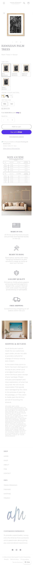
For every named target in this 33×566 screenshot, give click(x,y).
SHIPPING (7, 494)
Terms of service (17, 562)
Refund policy (14, 559)
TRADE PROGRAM (10, 485)
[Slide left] (12, 42)
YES (4, 103)
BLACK (7, 96)
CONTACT (7, 473)
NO (11, 103)
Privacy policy (25, 559)
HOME (6, 456)
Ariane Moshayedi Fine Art (15, 557)
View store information (11, 148)
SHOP (6, 460)
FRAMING (7, 489)
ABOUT (6, 465)
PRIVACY (7, 498)
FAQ (5, 469)
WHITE (11, 96)
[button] (4, 3)
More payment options (16, 136)
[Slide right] (21, 42)
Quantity (4, 116)
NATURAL (3, 96)
